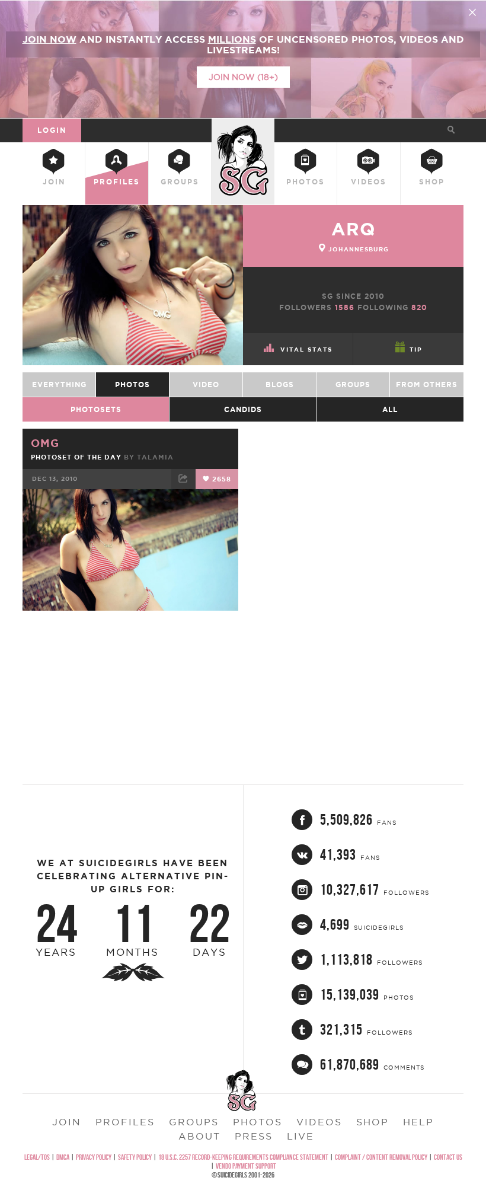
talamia (155, 457)
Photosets (96, 409)
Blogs (280, 384)
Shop (432, 182)
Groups (180, 182)
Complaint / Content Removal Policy (381, 1157)
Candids (243, 409)
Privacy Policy (93, 1157)
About (199, 1136)
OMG (45, 443)
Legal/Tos (37, 1157)
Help (418, 1121)
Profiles (117, 182)
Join (54, 182)
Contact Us (448, 1157)
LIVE (300, 1136)
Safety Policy (135, 1157)
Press (254, 1136)
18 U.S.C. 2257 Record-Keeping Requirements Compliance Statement (243, 1157)
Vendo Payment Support (246, 1166)
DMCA (62, 1157)
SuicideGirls (243, 128)
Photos (305, 182)
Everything (59, 384)
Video (206, 384)
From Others (427, 384)
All (390, 409)
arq (353, 229)
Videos (368, 182)
